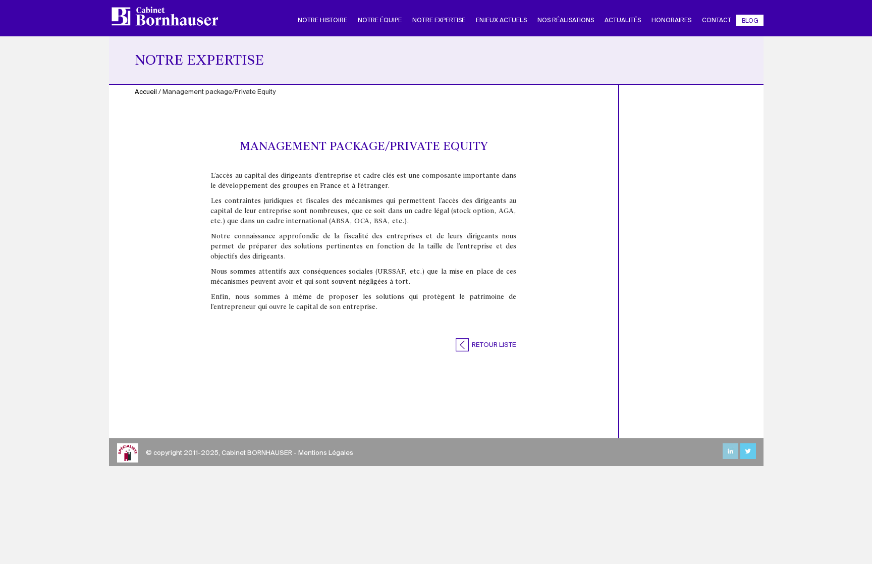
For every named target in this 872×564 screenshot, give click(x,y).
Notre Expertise (438, 20)
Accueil (146, 92)
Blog (750, 21)
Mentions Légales (325, 453)
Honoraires (671, 20)
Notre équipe (380, 20)
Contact (716, 20)
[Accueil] (168, 16)
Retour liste (493, 345)
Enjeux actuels (501, 20)
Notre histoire (322, 20)
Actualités (623, 20)
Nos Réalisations (565, 20)
